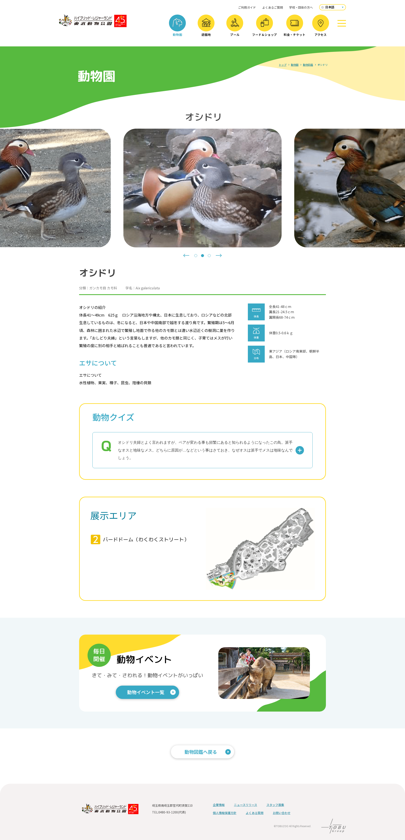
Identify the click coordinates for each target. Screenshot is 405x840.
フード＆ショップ (264, 34)
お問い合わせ (281, 813)
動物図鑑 (308, 64)
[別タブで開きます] (333, 830)
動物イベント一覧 (145, 692)
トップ (282, 64)
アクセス (321, 34)
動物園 (177, 34)
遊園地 (206, 34)
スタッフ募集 (275, 805)
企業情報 (219, 805)
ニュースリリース (245, 805)
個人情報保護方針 (224, 813)
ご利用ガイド (247, 7)
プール (234, 34)
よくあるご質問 (272, 7)
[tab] (195, 255)
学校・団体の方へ (301, 7)
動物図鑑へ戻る (201, 751)
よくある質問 (254, 813)
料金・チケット (294, 34)
